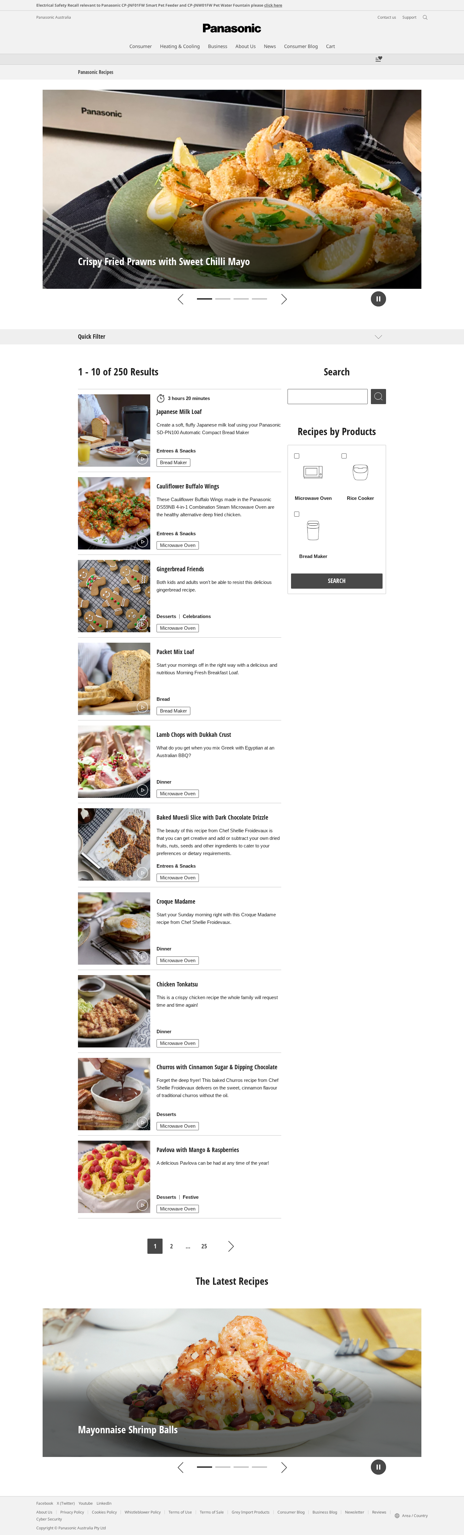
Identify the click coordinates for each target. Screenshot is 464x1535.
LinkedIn (104, 1503)
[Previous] (180, 299)
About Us (44, 1512)
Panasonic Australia (53, 17)
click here (273, 5)
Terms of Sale (212, 1512)
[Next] (283, 299)
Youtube (86, 1503)
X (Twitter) (66, 1503)
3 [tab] (241, 299)
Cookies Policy (104, 1512)
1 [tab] (204, 299)
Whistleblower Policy (143, 1512)
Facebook (44, 1503)
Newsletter (354, 1512)
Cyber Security (49, 1519)
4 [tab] (259, 299)
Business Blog (324, 1512)
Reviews (379, 1512)
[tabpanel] (232, 189)
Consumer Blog (291, 1512)
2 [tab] (222, 299)
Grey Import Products (251, 1512)
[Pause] (378, 298)
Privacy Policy (72, 1512)
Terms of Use (180, 1512)
